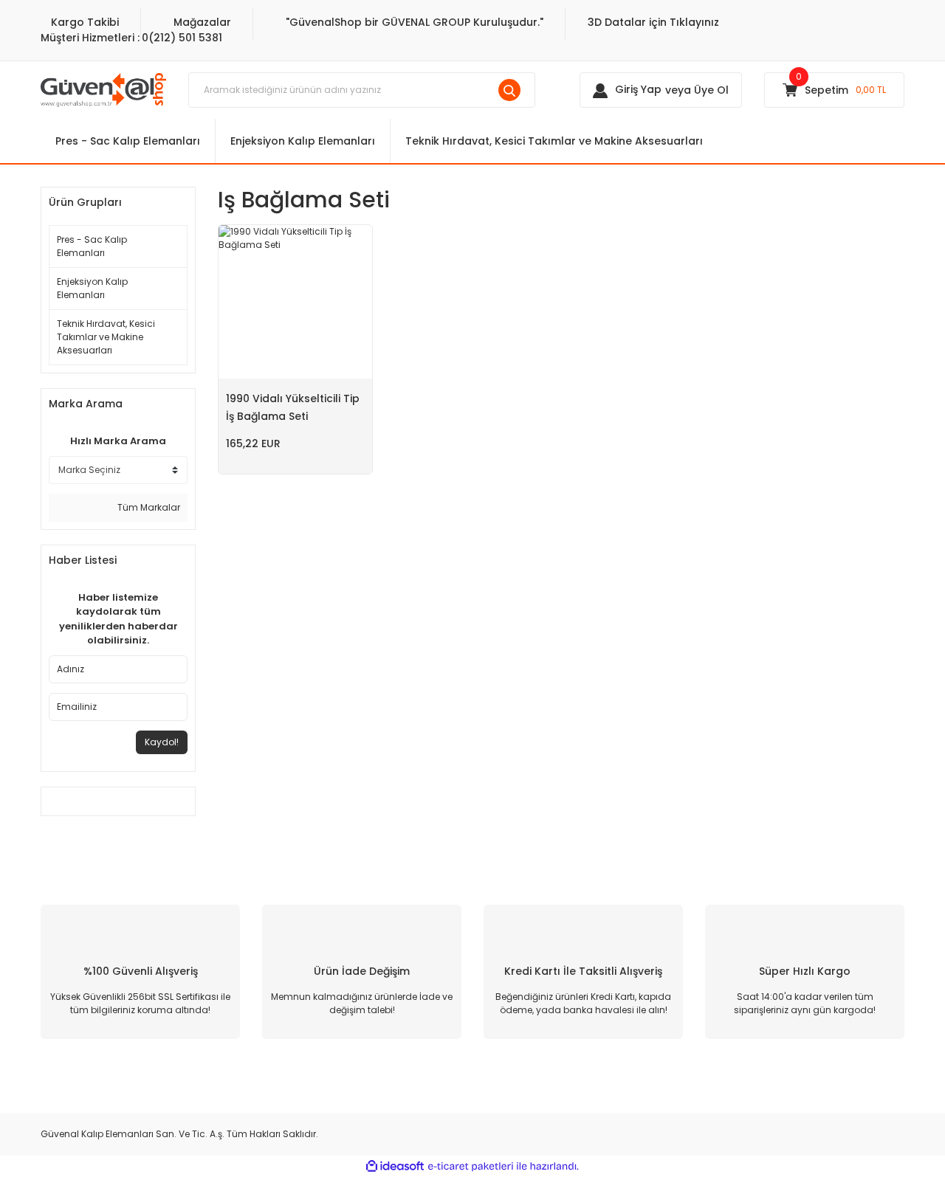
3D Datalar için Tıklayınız (653, 22)
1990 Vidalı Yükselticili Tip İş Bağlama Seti (293, 407)
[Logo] (103, 89)
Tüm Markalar (147, 507)
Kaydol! (162, 742)
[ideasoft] (395, 1166)
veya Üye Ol (697, 90)
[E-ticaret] (470, 1166)
